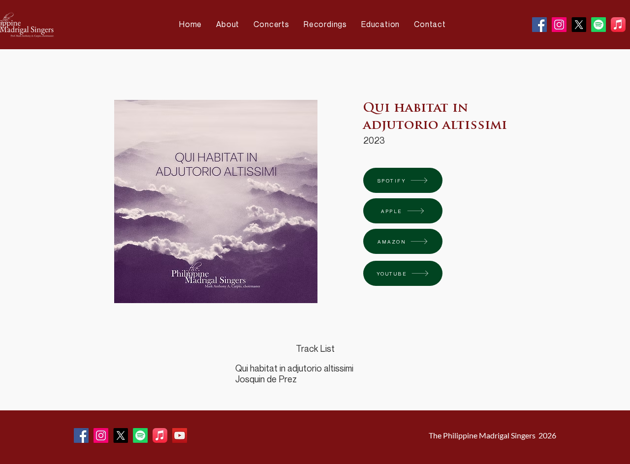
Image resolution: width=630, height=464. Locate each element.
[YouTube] (179, 435)
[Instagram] (559, 24)
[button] (230, 24)
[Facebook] (539, 24)
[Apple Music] (618, 24)
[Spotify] (598, 24)
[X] (578, 24)
